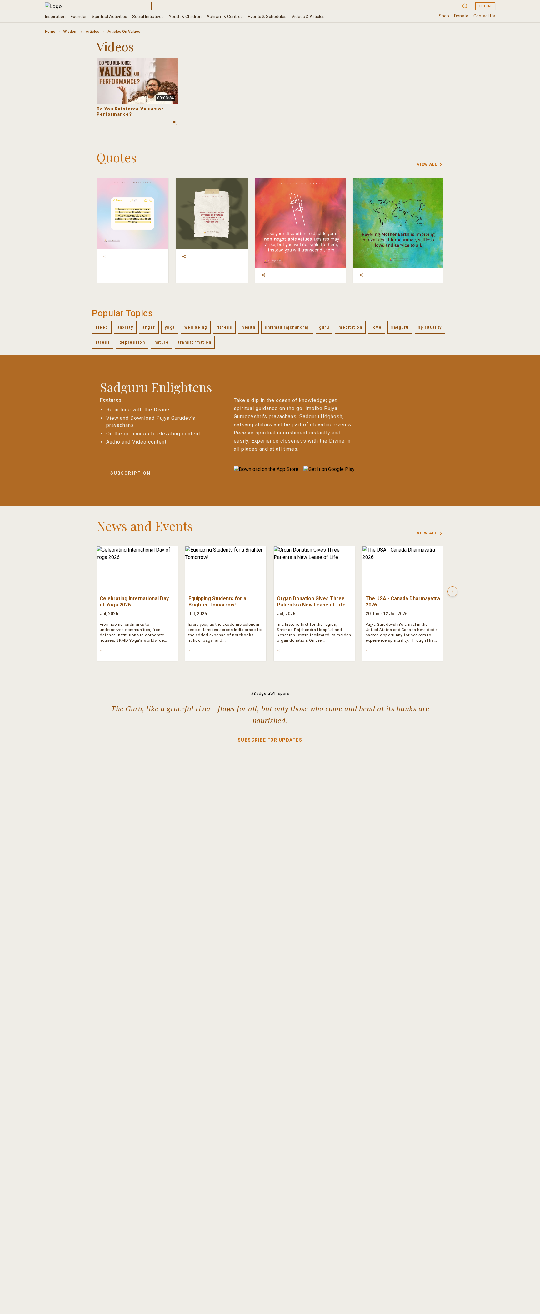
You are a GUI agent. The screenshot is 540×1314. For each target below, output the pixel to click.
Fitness (224, 327)
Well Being (195, 327)
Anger (148, 327)
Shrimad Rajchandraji (287, 327)
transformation (194, 342)
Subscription (130, 473)
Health (248, 327)
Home (50, 31)
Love (377, 327)
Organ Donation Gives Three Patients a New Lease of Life (311, 602)
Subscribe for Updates (270, 740)
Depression (132, 342)
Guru (324, 327)
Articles (92, 31)
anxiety (125, 327)
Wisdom (70, 31)
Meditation (350, 327)
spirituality (430, 327)
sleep (101, 327)
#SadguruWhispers (270, 693)
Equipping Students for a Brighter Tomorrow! (217, 602)
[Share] (105, 256)
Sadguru (400, 327)
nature (161, 342)
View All (427, 164)
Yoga (170, 327)
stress (102, 342)
